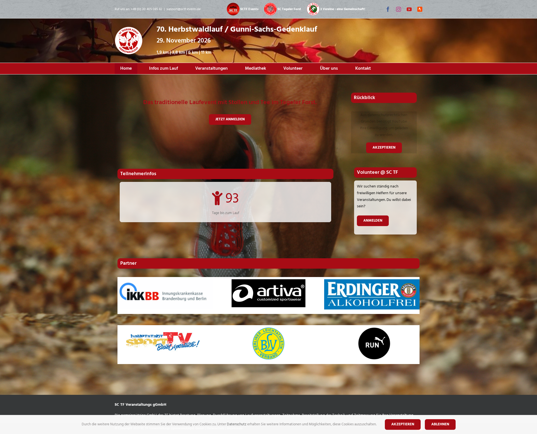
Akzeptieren (384, 148)
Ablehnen (440, 424)
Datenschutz (237, 424)
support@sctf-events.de (183, 9)
